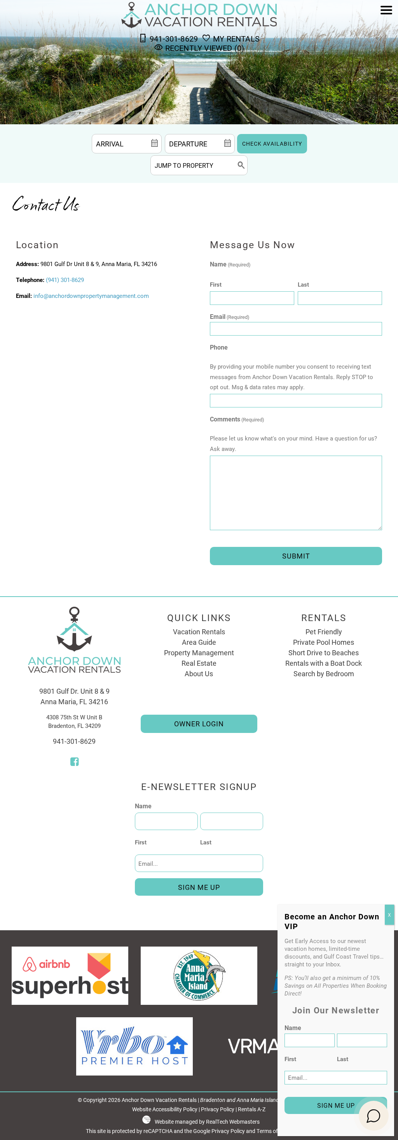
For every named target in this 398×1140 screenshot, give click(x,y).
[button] (386, 32)
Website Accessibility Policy (164, 1109)
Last (303, 284)
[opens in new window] (74, 762)
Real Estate (199, 663)
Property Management (199, 652)
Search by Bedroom (323, 673)
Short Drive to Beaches (323, 652)
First (216, 284)
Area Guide (199, 642)
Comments (237, 419)
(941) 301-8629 (65, 280)
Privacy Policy (217, 1109)
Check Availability (272, 143)
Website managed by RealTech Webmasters (207, 1121)
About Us (199, 673)
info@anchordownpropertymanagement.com (91, 295)
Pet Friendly (323, 631)
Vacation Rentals (199, 631)
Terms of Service (276, 1131)
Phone (219, 347)
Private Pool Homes (323, 642)
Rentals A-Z (251, 1109)
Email (230, 316)
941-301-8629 (74, 741)
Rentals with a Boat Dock (323, 663)
